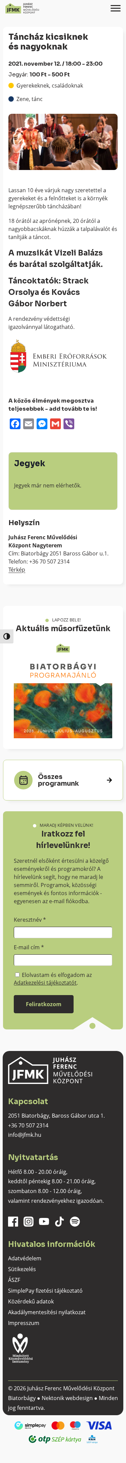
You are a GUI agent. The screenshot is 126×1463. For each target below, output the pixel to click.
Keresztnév (30, 919)
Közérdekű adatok (31, 1301)
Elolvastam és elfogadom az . (53, 978)
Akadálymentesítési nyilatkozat (47, 1312)
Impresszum (23, 1323)
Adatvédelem (24, 1258)
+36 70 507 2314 (28, 1125)
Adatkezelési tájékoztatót (45, 982)
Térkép (16, 569)
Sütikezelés (22, 1269)
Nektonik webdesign (67, 1398)
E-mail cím (29, 947)
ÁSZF (14, 1280)
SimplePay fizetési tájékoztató (45, 1290)
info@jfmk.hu (24, 1134)
